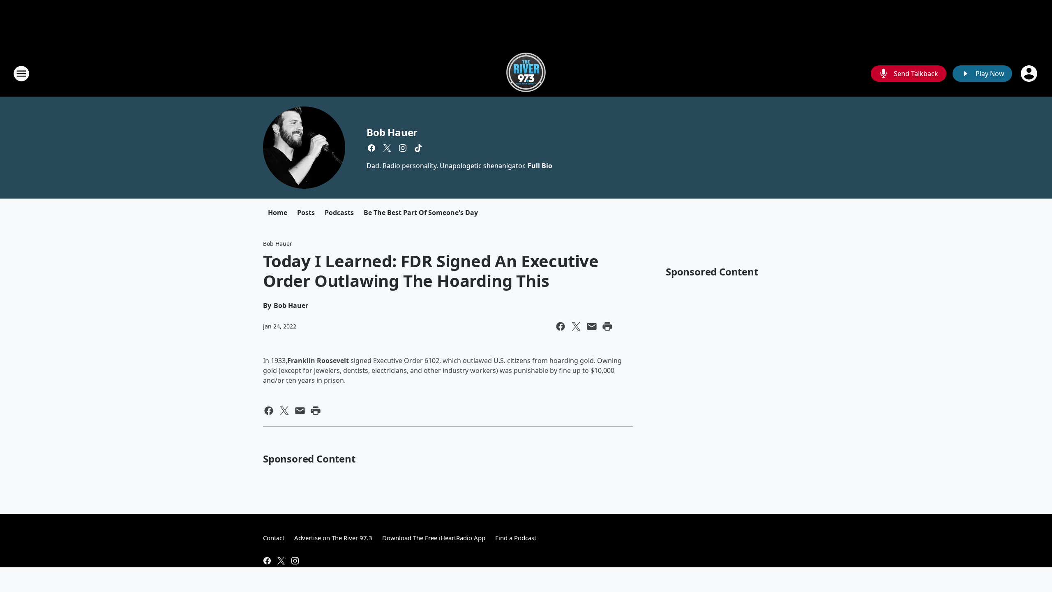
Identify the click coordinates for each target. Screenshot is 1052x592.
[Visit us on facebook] (371, 148)
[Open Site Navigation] (21, 73)
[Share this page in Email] (592, 326)
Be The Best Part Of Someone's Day (421, 212)
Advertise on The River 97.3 (333, 538)
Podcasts (339, 212)
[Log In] (1030, 73)
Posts (306, 212)
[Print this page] (607, 326)
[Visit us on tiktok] (418, 148)
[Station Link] (526, 73)
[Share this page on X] (576, 326)
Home (277, 212)
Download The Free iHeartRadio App (433, 538)
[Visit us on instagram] (403, 148)
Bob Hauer (392, 132)
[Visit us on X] (387, 148)
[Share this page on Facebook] (560, 326)
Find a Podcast (515, 538)
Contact (273, 538)
